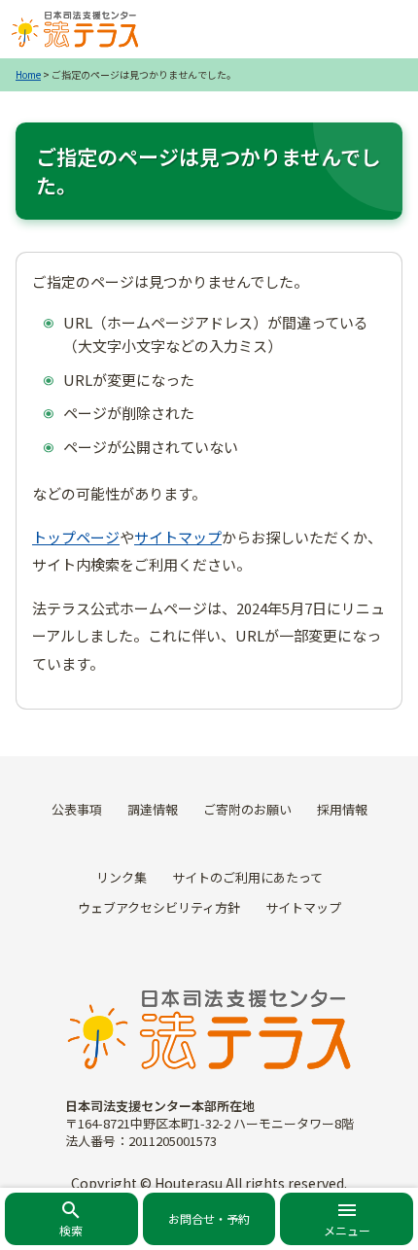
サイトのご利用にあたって (247, 877)
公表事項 (77, 809)
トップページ (76, 537)
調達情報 (152, 809)
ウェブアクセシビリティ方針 (159, 907)
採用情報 (342, 809)
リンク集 (121, 877)
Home (28, 74)
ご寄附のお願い (247, 809)
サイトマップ (178, 537)
